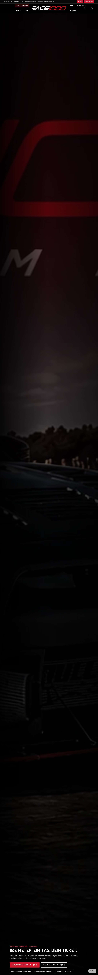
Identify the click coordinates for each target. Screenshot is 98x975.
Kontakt (73, 11)
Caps (26, 10)
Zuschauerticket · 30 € (24, 964)
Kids (71, 6)
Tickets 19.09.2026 (22, 6)
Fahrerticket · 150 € (54, 964)
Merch (80, 2)
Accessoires (89, 2)
